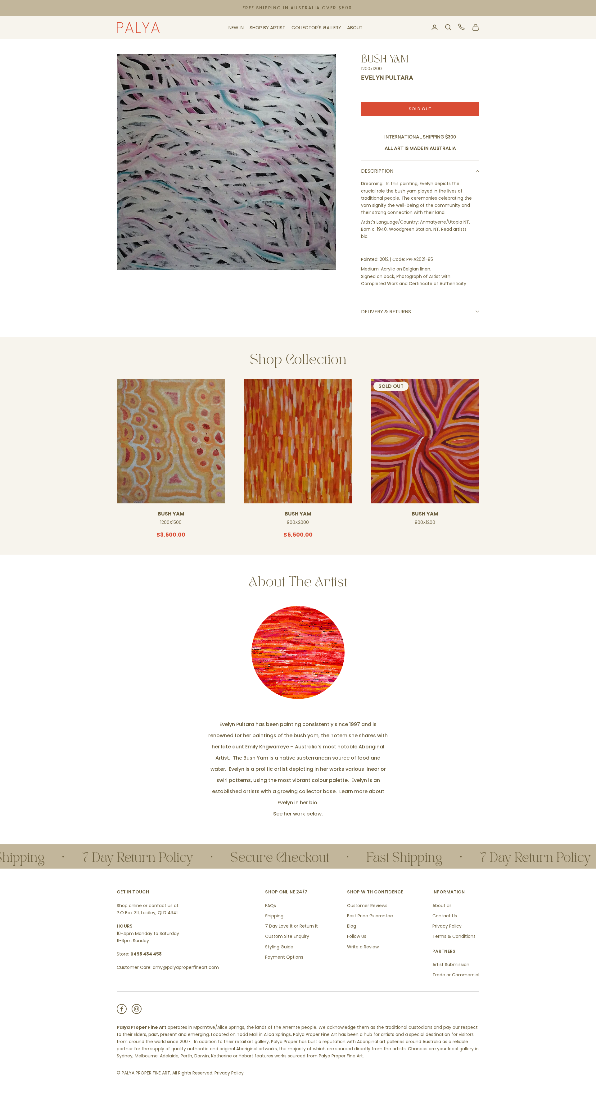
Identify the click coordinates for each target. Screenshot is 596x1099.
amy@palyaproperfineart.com (186, 967)
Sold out (420, 109)
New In (236, 27)
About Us (442, 905)
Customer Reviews (367, 905)
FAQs (270, 905)
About (355, 27)
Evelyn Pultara (387, 78)
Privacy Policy (447, 926)
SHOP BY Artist (267, 27)
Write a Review (363, 947)
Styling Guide (279, 947)
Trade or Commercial (455, 975)
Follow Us (356, 936)
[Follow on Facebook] (122, 1009)
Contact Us (444, 916)
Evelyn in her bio (297, 802)
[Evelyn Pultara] (298, 652)
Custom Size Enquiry (287, 936)
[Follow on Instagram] (136, 1009)
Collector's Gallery (316, 27)
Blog (351, 926)
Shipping (274, 916)
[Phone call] (462, 27)
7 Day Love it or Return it (291, 926)
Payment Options (284, 957)
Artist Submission (450, 964)
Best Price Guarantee (370, 916)
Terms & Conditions (454, 936)
